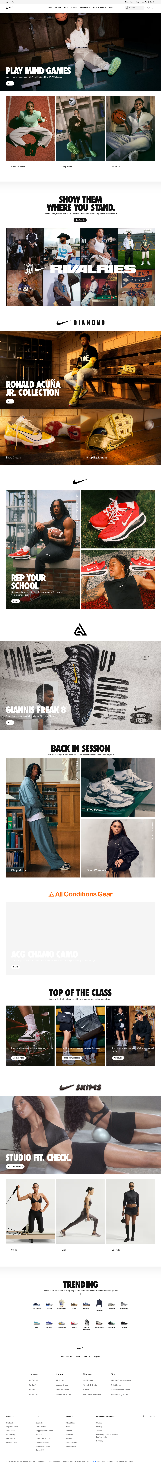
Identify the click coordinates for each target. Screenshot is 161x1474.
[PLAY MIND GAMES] (80, 52)
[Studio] (30, 1215)
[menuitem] (140, 2)
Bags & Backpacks (72, 1058)
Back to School (99, 8)
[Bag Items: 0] (153, 8)
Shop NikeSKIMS (15, 1166)
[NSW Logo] (80, 629)
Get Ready (80, 220)
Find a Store (66, 1356)
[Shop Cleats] (40, 437)
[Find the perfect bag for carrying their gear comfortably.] (80, 1036)
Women (58, 8)
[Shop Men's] (80, 132)
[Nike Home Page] (9, 7)
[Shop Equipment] (120, 437)
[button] (80, 938)
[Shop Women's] (30, 132)
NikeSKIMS (85, 8)
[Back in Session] (80, 750)
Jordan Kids (18, 1058)
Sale (111, 8)
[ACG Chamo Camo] (80, 938)
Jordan (74, 8)
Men (50, 8)
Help (78, 1356)
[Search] (127, 8)
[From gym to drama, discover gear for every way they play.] (30, 1036)
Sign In (97, 1356)
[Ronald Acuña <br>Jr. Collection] (80, 370)
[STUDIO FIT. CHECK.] (80, 1135)
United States (150, 1416)
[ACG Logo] (80, 894)
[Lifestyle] (130, 1215)
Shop (10, 83)
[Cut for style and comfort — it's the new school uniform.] (130, 1036)
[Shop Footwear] (118, 787)
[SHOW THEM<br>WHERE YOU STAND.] (80, 208)
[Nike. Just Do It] (80, 267)
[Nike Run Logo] (80, 323)
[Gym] (80, 1215)
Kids (66, 8)
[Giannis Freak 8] (80, 685)
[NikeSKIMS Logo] (80, 1089)
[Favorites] (148, 8)
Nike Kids (118, 1058)
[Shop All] (130, 132)
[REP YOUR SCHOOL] (43, 549)
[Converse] (12, 2)
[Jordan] (7, 2)
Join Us (87, 1356)
